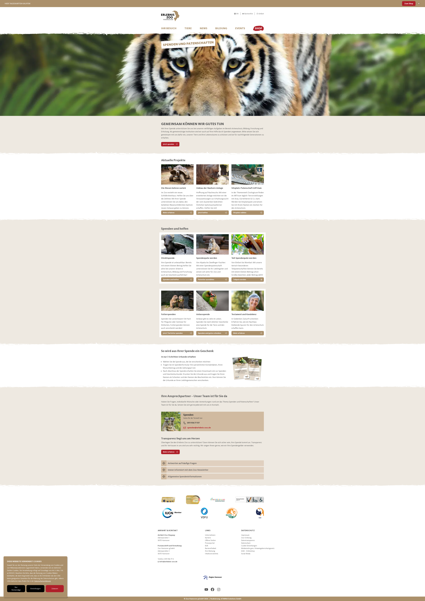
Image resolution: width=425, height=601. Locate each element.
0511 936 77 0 (169, 559)
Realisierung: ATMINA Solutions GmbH (225, 599)
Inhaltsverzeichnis (211, 554)
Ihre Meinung (210, 551)
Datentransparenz (248, 540)
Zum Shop (409, 3)
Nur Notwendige (16, 588)
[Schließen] (418, 3)
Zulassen (54, 589)
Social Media (245, 554)
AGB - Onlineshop (248, 551)
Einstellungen (35, 589)
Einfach (261, 14)
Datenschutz (245, 543)
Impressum (245, 535)
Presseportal (209, 543)
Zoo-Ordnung (246, 538)
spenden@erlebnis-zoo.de (199, 427)
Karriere (208, 538)
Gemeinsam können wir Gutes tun (192, 124)
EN (237, 14)
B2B (206, 546)
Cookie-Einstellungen (249, 546)
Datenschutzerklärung (42, 581)
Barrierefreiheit (210, 548)
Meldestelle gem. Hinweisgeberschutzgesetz (257, 548)
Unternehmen (210, 535)
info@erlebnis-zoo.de (168, 562)
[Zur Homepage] (170, 16)
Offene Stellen (210, 540)
